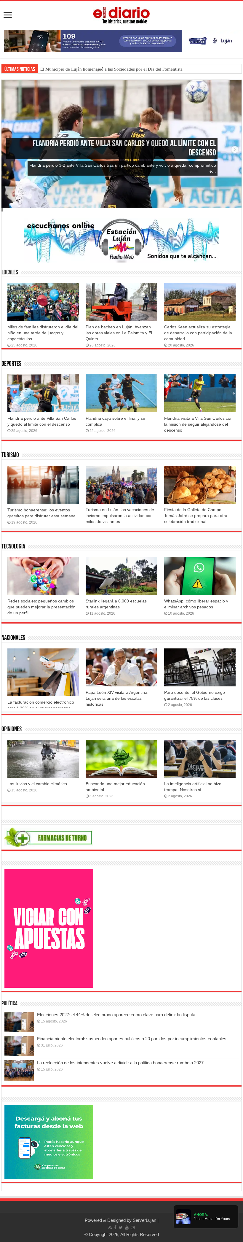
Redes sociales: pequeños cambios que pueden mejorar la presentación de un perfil (41, 607)
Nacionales (13, 638)
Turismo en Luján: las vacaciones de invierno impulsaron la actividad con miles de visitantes (120, 515)
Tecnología (13, 546)
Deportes (11, 364)
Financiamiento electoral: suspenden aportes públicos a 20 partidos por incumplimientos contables (131, 1038)
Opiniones (11, 729)
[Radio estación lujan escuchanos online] (121, 239)
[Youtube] (126, 1227)
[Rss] (110, 1227)
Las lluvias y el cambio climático (37, 783)
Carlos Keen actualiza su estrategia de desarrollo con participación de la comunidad (198, 333)
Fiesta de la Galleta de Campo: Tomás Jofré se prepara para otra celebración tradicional (195, 515)
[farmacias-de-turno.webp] (48, 836)
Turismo (10, 455)
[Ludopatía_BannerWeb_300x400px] (48, 928)
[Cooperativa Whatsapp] (48, 1141)
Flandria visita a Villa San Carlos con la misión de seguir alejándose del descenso (198, 424)
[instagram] (132, 1227)
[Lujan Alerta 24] (121, 40)
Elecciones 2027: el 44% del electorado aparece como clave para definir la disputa (116, 1014)
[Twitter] (120, 1227)
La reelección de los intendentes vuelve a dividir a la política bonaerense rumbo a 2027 (120, 1062)
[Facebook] (115, 1227)
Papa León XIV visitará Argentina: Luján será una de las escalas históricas (117, 698)
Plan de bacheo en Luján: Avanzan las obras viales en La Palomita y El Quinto (119, 333)
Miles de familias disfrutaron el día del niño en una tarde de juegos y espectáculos (42, 333)
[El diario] (121, 14)
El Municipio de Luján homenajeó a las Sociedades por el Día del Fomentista (111, 69)
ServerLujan (144, 1220)
